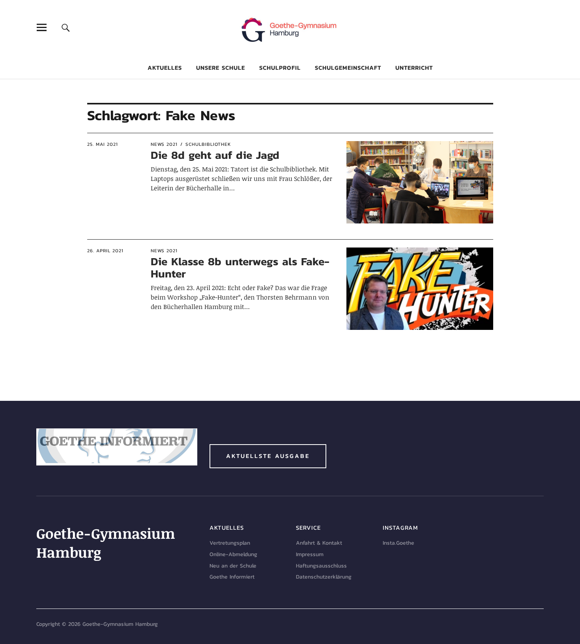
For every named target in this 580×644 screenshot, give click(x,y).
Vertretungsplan (230, 543)
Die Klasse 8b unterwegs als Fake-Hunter (240, 267)
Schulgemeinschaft (348, 67)
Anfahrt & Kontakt (319, 543)
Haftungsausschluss (321, 566)
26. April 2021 (105, 250)
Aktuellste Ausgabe (268, 455)
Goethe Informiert (232, 577)
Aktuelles (165, 67)
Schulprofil (280, 67)
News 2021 (164, 144)
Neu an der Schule (233, 566)
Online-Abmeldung (233, 554)
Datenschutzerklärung (324, 577)
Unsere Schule (220, 67)
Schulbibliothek (208, 144)
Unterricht (414, 67)
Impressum (310, 554)
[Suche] (66, 27)
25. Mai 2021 (102, 144)
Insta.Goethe (398, 543)
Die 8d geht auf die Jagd (215, 155)
